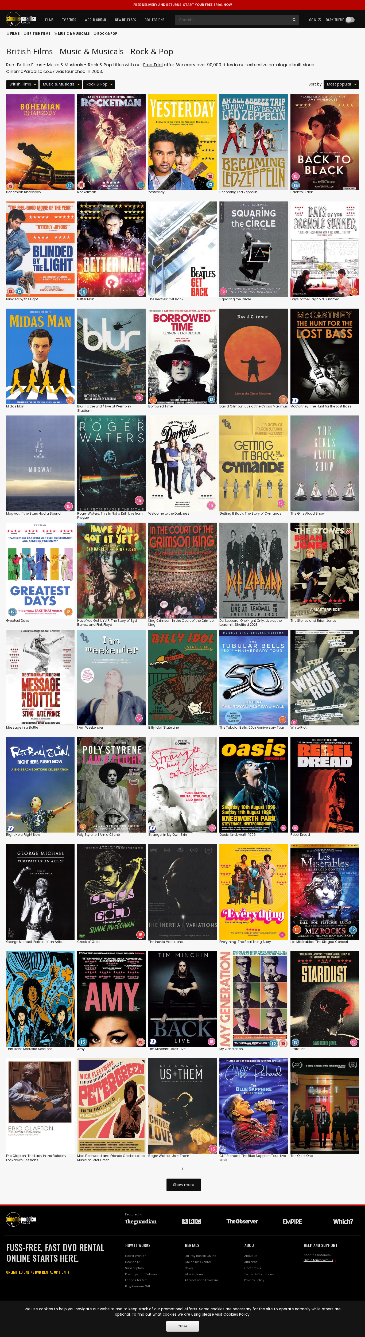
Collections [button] (154, 19)
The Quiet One (301, 1155)
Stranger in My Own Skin (167, 834)
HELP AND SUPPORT (320, 1245)
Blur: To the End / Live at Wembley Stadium (104, 408)
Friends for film (136, 1280)
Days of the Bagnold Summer (314, 299)
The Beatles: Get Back (165, 299)
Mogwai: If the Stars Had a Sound (33, 513)
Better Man (85, 299)
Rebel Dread (300, 834)
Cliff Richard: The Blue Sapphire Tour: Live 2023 (252, 1157)
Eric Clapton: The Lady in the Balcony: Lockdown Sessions (36, 1157)
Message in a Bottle (22, 727)
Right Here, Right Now (23, 834)
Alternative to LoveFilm (201, 1280)
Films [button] (49, 19)
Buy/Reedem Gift (137, 1286)
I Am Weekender (90, 727)
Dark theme (335, 19)
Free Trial (153, 65)
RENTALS (192, 1245)
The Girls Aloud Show (307, 513)
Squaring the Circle (235, 299)
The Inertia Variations (165, 941)
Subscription (134, 1268)
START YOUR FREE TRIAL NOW (182, 4)
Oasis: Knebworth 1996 (237, 834)
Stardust (297, 1049)
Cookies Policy (236, 1314)
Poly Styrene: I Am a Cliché (98, 834)
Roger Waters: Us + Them (168, 1155)
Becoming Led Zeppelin (238, 192)
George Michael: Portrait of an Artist (34, 941)
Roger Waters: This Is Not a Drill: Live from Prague (110, 515)
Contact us (252, 1268)
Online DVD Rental (198, 1262)
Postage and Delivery (141, 1274)
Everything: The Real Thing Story (245, 941)
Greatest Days (17, 620)
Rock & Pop (107, 34)
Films (15, 34)
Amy (81, 1049)
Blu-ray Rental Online (200, 1256)
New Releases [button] (125, 19)
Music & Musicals (74, 34)
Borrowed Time (160, 406)
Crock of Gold (88, 941)
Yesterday (156, 192)
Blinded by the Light (22, 299)
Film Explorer (194, 1274)
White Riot (298, 727)
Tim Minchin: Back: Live (166, 1049)
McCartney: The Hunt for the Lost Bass (320, 406)
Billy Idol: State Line (163, 727)
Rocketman (86, 192)
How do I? (132, 1262)
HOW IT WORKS (137, 1245)
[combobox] (232, 20)
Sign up (40, 174)
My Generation (231, 1049)
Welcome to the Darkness (168, 513)
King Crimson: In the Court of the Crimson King (182, 622)
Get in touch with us (318, 1260)
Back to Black (301, 192)
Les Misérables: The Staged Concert (319, 941)
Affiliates (251, 1262)
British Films (39, 34)
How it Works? (135, 1256)
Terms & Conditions (259, 1274)
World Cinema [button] (96, 19)
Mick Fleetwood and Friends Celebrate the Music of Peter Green (111, 1157)
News (189, 1268)
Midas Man (15, 406)
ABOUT (250, 1245)
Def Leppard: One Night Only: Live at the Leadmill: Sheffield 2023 (250, 622)
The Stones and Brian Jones (313, 620)
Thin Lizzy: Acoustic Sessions (29, 1049)
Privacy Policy (254, 1280)
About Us (251, 1256)
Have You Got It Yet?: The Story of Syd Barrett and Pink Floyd (107, 622)
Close (182, 1326)
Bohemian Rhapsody (23, 192)
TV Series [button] (69, 19)
